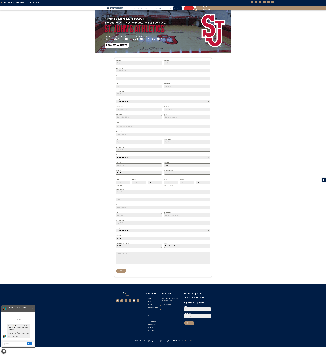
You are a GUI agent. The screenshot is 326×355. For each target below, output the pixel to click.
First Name (119, 60)
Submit (121, 271)
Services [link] (140, 8)
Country (118, 99)
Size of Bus (119, 170)
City (117, 83)
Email (165, 114)
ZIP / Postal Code (120, 91)
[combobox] (163, 101)
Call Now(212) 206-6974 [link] (206, 8)
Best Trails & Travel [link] (142, 341)
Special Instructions (120, 251)
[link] (324, 180)
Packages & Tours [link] (148, 8)
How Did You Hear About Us (122, 243)
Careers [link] (165, 8)
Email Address (187, 313)
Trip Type (166, 162)
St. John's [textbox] (120, 246)
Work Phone (119, 114)
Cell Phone (167, 107)
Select (165, 243)
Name (185, 306)
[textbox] (161, 101)
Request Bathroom (169, 170)
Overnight (118, 235)
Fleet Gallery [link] (158, 8)
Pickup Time (119, 178)
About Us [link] (133, 8)
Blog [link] (170, 8)
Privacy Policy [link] (189, 341)
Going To (118, 197)
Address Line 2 (119, 76)
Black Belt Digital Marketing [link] (176, 341)
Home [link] (127, 8)
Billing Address (120, 68)
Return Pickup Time (169, 178)
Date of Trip (119, 162)
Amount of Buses (120, 189)
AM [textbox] (150, 182)
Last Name (166, 60)
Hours (117, 179)
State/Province (167, 83)
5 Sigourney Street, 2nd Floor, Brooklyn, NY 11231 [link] (22, 2)
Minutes (134, 179)
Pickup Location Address (122, 124)
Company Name (119, 107)
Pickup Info (118, 122)
